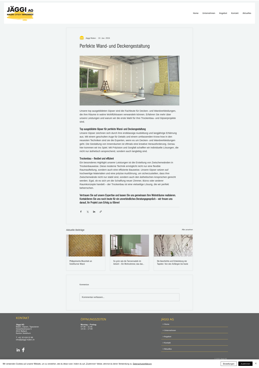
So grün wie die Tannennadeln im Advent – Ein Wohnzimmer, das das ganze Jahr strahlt (128, 262)
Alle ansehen (187, 229)
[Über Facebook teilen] (81, 211)
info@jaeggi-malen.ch (25, 340)
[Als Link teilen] (100, 211)
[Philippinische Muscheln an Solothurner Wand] (85, 245)
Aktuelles (168, 349)
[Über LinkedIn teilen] (94, 211)
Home (166, 324)
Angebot (167, 336)
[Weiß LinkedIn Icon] (18, 350)
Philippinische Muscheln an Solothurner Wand (80, 262)
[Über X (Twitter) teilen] (87, 211)
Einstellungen (228, 363)
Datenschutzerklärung (142, 363)
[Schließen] (255, 364)
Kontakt (167, 343)
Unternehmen (170, 330)
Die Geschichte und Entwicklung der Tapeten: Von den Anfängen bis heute (172, 262)
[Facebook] (23, 350)
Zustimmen (245, 363)
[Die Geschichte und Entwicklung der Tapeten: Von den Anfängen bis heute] (173, 245)
